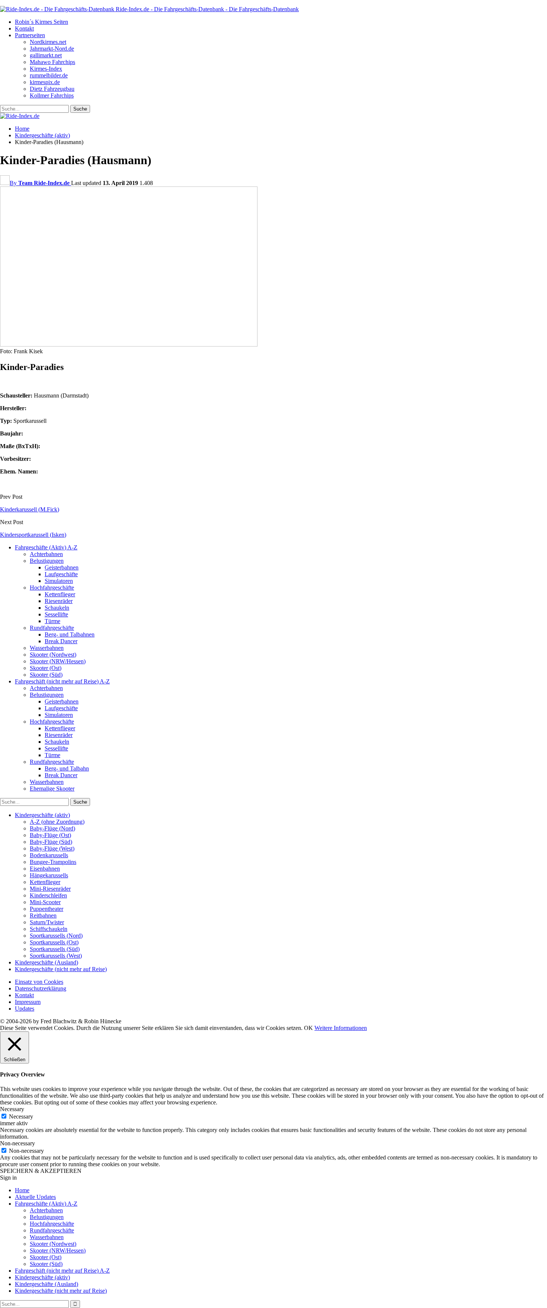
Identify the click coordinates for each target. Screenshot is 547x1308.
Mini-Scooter (45, 902)
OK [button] (308, 1028)
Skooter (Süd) (46, 674)
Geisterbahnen (62, 567)
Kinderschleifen (48, 895)
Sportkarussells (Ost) (54, 942)
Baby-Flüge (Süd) (51, 842)
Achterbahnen (46, 554)
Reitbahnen (43, 915)
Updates (24, 1008)
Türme (52, 621)
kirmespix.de (45, 82)
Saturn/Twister (47, 922)
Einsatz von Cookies (39, 982)
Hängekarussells (49, 875)
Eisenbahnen (45, 868)
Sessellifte (56, 614)
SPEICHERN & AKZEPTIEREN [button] (40, 1171)
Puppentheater (46, 909)
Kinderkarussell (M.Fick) (29, 509)
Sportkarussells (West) (56, 956)
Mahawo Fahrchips (52, 62)
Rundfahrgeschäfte (52, 628)
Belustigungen (47, 561)
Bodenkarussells (49, 855)
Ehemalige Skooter (52, 788)
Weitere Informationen (340, 1028)
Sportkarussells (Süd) (55, 949)
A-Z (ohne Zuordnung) (57, 822)
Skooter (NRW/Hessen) (58, 661)
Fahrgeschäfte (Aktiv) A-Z (46, 547)
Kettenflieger (60, 594)
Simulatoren (59, 581)
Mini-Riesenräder (50, 889)
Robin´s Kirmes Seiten (41, 22)
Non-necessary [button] (17, 1143)
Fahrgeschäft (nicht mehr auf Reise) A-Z (62, 681)
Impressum (28, 1002)
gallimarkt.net (46, 55)
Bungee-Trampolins (53, 862)
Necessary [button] (12, 1109)
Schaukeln (57, 607)
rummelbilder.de (49, 75)
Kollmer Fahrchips (52, 95)
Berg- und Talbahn (67, 768)
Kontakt (24, 28)
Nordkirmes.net (48, 42)
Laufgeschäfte (61, 574)
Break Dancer (61, 641)
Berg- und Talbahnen (70, 634)
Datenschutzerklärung (40, 988)
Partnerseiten (30, 35)
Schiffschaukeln (48, 929)
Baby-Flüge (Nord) (52, 828)
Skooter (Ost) (45, 668)
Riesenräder (59, 601)
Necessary (21, 1116)
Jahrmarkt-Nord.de (52, 48)
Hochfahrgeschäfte (52, 587)
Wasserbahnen (47, 648)
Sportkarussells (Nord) (56, 935)
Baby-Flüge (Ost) (50, 835)
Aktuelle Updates (35, 1197)
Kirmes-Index (46, 69)
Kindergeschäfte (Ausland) (46, 962)
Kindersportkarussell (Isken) (33, 535)
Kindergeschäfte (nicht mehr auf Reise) (61, 969)
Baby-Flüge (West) (52, 848)
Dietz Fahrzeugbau (52, 89)
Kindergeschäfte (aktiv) (42, 815)
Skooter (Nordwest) (53, 654)
